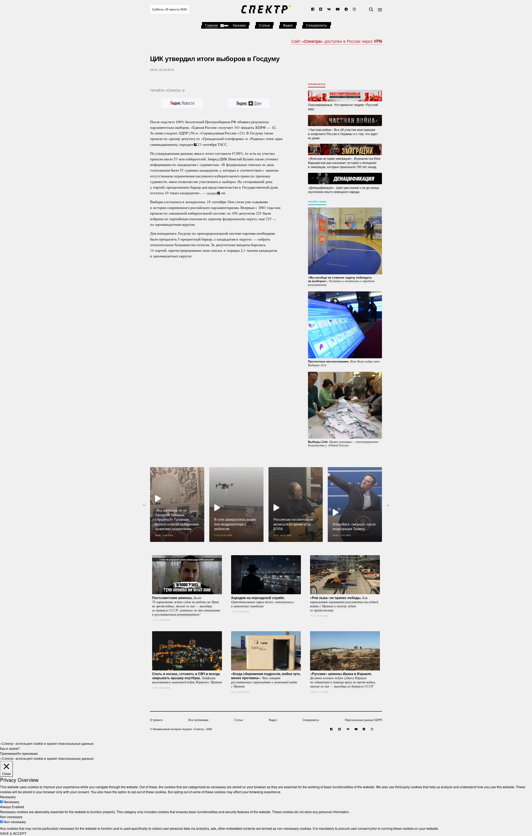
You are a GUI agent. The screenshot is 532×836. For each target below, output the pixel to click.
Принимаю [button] (8, 753)
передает (186, 144)
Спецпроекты (316, 25)
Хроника (239, 25)
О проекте (156, 720)
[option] (177, 504)
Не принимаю (27, 753)
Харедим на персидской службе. (262, 601)
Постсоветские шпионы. (186, 605)
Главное (211, 25)
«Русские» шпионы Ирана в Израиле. (343, 679)
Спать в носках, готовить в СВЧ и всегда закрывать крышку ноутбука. (187, 677)
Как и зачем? (10, 748)
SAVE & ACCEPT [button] (13, 833)
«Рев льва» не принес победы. (344, 603)
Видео (288, 25)
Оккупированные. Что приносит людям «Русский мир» (343, 106)
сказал (212, 192)
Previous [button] (144, 504)
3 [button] (272, 545)
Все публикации (198, 720)
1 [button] (260, 545)
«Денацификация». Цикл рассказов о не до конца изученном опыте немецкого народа (343, 189)
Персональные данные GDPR (363, 720)
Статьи (264, 25)
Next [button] (387, 504)
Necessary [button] (8, 796)
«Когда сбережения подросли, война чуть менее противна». (265, 679)
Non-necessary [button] (11, 816)
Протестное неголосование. (344, 363)
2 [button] (266, 545)
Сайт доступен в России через (336, 41)
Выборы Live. (343, 443)
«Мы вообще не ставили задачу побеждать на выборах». (341, 281)
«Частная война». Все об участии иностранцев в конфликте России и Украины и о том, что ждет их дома (343, 133)
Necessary (11, 801)
